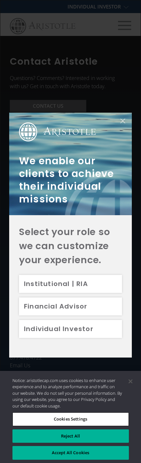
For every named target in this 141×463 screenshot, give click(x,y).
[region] (70, 417)
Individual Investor (58, 328)
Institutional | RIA (56, 283)
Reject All (70, 436)
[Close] (130, 381)
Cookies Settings (70, 419)
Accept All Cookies (70, 452)
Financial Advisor (55, 306)
